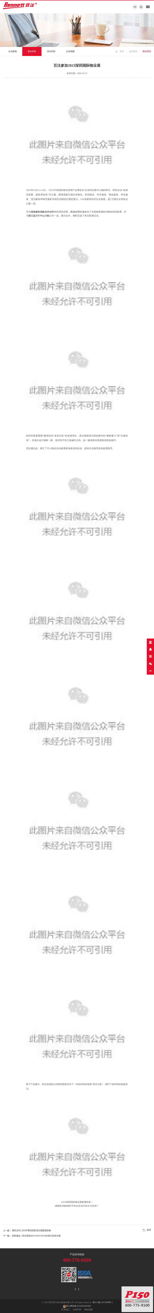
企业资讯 (133, 51)
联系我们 (65, 1309)
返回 (149, 1230)
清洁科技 (51, 51)
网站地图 (88, 1309)
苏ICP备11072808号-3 (102, 1302)
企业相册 (70, 51)
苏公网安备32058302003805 (78, 1306)
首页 (122, 51)
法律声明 (77, 1309)
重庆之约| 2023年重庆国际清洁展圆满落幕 (31, 1230)
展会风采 (32, 51)
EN (135, 7)
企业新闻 (12, 51)
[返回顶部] (150, 671)
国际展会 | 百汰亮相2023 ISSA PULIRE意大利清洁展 (36, 1236)
